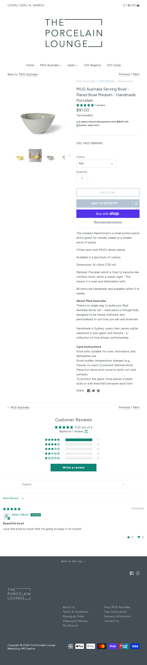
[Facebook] (131, 573)
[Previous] (8, 155)
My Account (70, 625)
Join (22, 5)
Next (136, 74)
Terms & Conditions (75, 612)
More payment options (108, 222)
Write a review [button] (73, 467)
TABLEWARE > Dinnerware (115, 81)
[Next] (69, 155)
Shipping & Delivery (75, 621)
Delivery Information (117, 616)
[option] (20, 155)
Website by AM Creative (21, 648)
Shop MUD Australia (117, 607)
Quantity (81, 171)
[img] (11, 509)
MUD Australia (28, 74)
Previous (124, 74)
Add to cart (108, 192)
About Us (69, 607)
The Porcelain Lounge (42, 645)
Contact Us (111, 621)
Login (12, 5)
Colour (80, 156)
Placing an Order (73, 616)
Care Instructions (115, 612)
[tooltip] (136, 203)
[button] (85, 105)
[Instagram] (138, 573)
